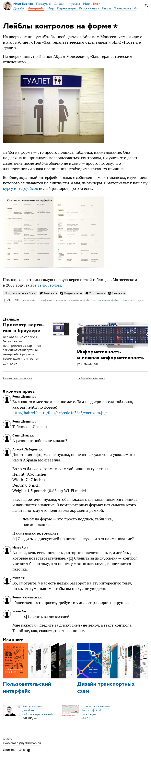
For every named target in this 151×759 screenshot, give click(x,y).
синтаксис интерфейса (106, 300)
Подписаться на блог (20, 293)
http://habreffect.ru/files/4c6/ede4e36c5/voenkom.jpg (59, 412)
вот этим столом (45, 285)
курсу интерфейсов (20, 188)
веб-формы (46, 300)
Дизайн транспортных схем (106, 688)
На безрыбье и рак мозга (91, 378)
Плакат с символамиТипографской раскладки (95, 710)
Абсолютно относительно (17, 378)
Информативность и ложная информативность (110, 355)
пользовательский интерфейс (72, 300)
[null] (48, 293)
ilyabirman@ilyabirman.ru (22, 743)
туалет (141, 300)
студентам (128, 300)
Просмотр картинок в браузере (23, 328)
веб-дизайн (29, 300)
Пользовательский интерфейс (27, 688)
